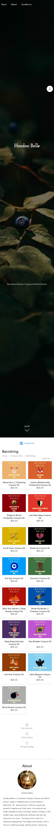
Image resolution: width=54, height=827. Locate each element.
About (14, 4)
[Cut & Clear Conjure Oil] (14, 536)
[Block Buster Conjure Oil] (14, 695)
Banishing (30, 456)
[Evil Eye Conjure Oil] (14, 566)
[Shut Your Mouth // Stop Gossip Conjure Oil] (14, 596)
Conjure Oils (17, 456)
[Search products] (49, 88)
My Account (27, 728)
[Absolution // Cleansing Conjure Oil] (14, 470)
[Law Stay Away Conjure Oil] (40, 503)
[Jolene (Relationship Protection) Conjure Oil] (40, 470)
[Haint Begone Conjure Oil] (40, 662)
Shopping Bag (26, 746)
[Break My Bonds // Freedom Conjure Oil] (40, 596)
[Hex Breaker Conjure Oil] (40, 629)
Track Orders (27, 737)
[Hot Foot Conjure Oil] (14, 662)
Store (4, 456)
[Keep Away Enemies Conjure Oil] (14, 629)
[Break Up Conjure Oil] (40, 536)
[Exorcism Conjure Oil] (40, 566)
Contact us (26, 4)
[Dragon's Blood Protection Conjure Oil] (14, 503)
